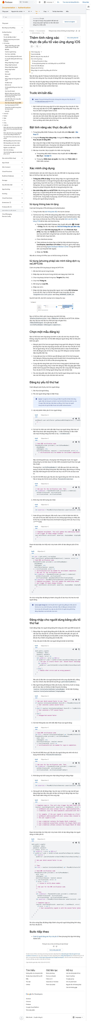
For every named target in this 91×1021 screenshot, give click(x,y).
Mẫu (67, 11)
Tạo (36, 11)
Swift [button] (36, 415)
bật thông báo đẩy (51, 212)
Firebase (32, 31)
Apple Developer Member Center (58, 247)
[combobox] (28, 2)
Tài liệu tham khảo (57, 11)
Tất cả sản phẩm (30, 1010)
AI (29, 11)
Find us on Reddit (51, 976)
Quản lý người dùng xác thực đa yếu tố (45, 936)
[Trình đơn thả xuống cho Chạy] (49, 11)
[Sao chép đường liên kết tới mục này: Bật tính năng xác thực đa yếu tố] (73, 128)
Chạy (45, 11)
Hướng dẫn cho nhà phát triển (34, 973)
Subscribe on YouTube (52, 981)
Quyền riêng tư (38, 1017)
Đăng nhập (86, 2)
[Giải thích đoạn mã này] (73, 418)
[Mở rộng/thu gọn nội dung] (41, 52)
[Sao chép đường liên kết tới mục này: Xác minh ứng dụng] (56, 168)
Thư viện (28, 981)
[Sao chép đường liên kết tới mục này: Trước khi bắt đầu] (54, 93)
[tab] (36, 415)
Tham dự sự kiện (50, 984)
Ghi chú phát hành (71, 981)
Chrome (28, 1001)
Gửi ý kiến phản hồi (72, 38)
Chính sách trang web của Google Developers (51, 957)
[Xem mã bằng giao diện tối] (76, 418)
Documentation (8, 8)
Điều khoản (29, 1017)
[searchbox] (12, 17)
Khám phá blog (50, 973)
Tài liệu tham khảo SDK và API (34, 976)
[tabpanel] (56, 422)
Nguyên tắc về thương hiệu (73, 984)
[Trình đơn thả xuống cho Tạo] (40, 11)
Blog (58, 2)
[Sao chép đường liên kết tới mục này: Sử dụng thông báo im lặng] (60, 204)
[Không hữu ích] (79, 31)
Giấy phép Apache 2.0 (67, 955)
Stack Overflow (70, 976)
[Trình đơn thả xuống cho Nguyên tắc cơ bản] (24, 11)
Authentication (24, 8)
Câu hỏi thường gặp (71, 987)
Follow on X (49, 979)
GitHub (28, 984)
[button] (10, 28)
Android (28, 998)
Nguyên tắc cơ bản (16, 11)
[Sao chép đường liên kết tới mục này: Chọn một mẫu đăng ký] (61, 332)
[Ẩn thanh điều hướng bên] (21, 1018)
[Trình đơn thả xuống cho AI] (32, 11)
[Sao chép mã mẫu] (79, 418)
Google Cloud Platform (32, 1007)
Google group (70, 979)
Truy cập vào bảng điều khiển (71, 2)
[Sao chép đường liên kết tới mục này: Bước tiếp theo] (51, 932)
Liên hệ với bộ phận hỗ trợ (73, 973)
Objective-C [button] (45, 415)
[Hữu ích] (76, 31)
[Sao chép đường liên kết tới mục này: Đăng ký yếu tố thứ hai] (60, 382)
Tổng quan (5, 11)
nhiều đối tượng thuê (42, 101)
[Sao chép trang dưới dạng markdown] (37, 46)
